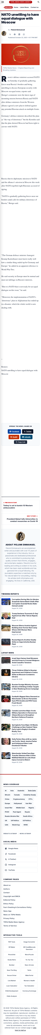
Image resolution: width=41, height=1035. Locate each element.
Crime (7, 799)
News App (7, 911)
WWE (26, 825)
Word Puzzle (29, 954)
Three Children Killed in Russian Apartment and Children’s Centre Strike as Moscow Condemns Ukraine (25, 673)
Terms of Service (10, 926)
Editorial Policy (9, 900)
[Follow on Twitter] (10, 34)
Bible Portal (29, 975)
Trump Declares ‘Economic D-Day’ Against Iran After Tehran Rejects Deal (25, 616)
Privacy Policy (8, 918)
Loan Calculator (11, 986)
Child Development (11, 991)
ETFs (30, 799)
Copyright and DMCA (11, 896)
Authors (6, 889)
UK (6, 820)
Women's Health (29, 980)
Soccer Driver (11, 975)
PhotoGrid (11, 954)
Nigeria (31, 808)
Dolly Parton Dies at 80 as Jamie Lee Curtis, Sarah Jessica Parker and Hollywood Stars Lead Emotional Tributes (24, 742)
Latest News (24, 7)
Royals (27, 812)
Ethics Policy (8, 904)
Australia (21, 791)
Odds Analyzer (12, 996)
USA (6, 825)
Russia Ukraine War (12, 816)
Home (16, 7)
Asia (12, 791)
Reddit (15, 437)
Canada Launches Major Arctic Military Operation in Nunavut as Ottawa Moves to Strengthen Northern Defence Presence (24, 714)
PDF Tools (11, 942)
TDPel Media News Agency (20, 2)
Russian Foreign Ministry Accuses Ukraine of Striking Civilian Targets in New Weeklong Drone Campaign (25, 687)
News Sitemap (25, 833)
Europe (7, 803)
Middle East (20, 808)
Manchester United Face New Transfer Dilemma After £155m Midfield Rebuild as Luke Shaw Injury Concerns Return (24, 756)
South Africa (27, 816)
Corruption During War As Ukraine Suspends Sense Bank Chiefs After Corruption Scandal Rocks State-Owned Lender (25, 602)
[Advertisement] (20, 140)
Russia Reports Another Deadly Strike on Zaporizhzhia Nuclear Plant (24, 642)
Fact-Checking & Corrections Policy (17, 907)
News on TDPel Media (11, 915)
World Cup (16, 825)
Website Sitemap (10, 833)
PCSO (7, 812)
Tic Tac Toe (29, 960)
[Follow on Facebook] (15, 34)
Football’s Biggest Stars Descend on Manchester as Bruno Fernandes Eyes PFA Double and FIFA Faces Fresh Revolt (26, 700)
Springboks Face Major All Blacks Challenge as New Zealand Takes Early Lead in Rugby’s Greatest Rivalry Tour (25, 728)
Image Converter (29, 942)
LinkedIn (27, 437)
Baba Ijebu (32, 791)
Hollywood (18, 803)
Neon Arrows (29, 965)
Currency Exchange (29, 991)
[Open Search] (38, 2)
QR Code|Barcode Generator (29, 948)
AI (5, 791)
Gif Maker (12, 947)
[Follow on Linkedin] (19, 34)
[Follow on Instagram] (24, 34)
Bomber (11, 965)
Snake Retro (12, 960)
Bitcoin (7, 795)
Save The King (12, 970)
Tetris (29, 970)
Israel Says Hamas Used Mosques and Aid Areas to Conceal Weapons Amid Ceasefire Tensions (25, 660)
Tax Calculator (29, 986)
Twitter (28, 431)
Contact (6, 892)
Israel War (8, 808)
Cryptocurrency (19, 799)
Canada (17, 795)
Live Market (12, 980)
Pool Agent (17, 812)
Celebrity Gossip (30, 795)
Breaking (8, 7)
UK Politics (15, 820)
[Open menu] (2, 2)
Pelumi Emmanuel (18, 30)
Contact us (34, 7)
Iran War (29, 803)
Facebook (15, 431)
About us (7, 885)
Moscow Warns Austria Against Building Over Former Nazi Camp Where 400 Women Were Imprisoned (24, 629)
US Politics (27, 820)
